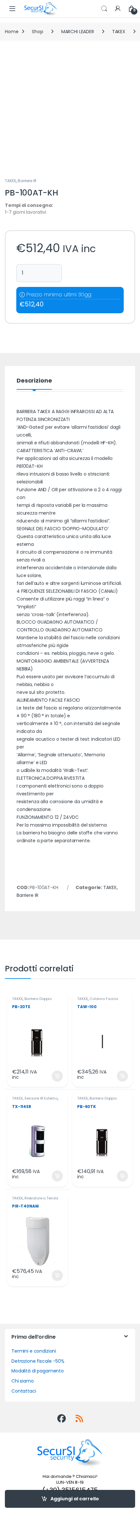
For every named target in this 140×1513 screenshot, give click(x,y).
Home (11, 31)
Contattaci (23, 1391)
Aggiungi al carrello (74, 1498)
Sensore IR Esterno (40, 1098)
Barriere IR (27, 180)
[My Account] (117, 9)
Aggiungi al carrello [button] (53, 1076)
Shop (37, 31)
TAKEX (118, 31)
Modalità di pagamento (37, 1371)
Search (104, 8)
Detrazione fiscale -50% (37, 1361)
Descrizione (34, 381)
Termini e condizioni (33, 1351)
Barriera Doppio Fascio (32, 1000)
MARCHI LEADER (77, 31)
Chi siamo (22, 1381)
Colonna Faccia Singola (97, 1000)
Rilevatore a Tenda (41, 1198)
